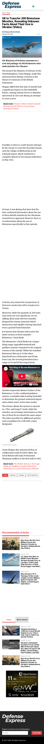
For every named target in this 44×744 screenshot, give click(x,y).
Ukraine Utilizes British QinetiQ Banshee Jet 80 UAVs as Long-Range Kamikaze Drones (21, 106)
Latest (8, 620)
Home (4, 13)
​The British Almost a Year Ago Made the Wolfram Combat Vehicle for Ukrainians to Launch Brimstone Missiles (21, 466)
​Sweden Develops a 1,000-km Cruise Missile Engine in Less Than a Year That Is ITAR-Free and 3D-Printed (30, 633)
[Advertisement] (22, 184)
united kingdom (32, 475)
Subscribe (37, 733)
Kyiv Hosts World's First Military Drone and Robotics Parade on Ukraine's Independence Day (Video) (30, 544)
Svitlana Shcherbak (11, 32)
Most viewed (22, 620)
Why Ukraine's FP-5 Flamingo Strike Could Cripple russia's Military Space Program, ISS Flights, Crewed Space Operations (30, 579)
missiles (13, 475)
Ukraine (21, 475)
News (8, 13)
